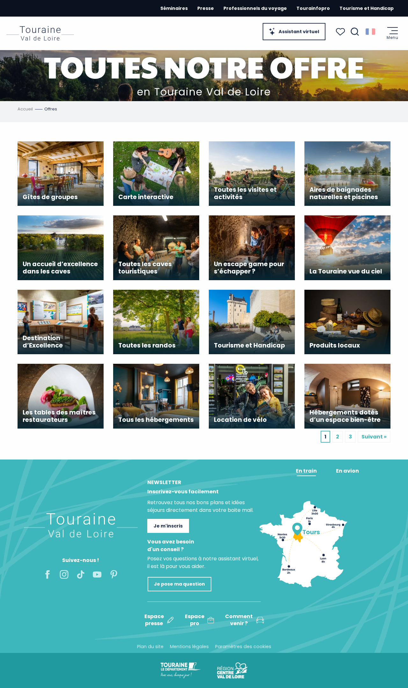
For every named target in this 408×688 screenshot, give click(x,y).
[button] (355, 31)
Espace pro (194, 620)
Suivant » (374, 436)
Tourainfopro (313, 8)
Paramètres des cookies (243, 646)
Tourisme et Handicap (366, 8)
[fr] (370, 31)
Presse (205, 8)
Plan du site (150, 646)
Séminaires (174, 8)
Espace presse (154, 620)
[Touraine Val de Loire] (40, 33)
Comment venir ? (239, 620)
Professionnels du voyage (255, 8)
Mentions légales (189, 646)
